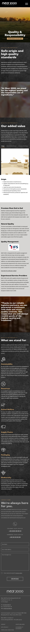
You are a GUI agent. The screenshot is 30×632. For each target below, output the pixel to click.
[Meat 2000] (9, 3)
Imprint (3, 624)
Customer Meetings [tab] (23, 146)
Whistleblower (20, 624)
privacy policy (19, 573)
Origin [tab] (2, 146)
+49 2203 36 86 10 (15, 531)
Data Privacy (4, 627)
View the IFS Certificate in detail (8, 271)
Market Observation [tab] (11, 146)
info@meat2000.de (7, 608)
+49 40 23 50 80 (15, 537)
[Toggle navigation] (26, 4)
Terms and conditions (7, 630)
